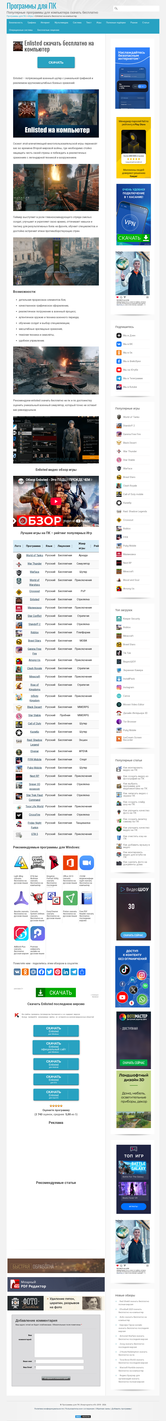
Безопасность (16, 22)
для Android (53, 1064)
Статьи (145, 22)
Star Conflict (35, 615)
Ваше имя (27, 1361)
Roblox (35, 632)
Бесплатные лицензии (48, 30)
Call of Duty (34, 723)
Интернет (45, 22)
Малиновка (35, 607)
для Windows (53, 1030)
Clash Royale (34, 668)
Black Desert (34, 707)
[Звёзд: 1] (51, 1105)
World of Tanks (34, 555)
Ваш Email (27, 1367)
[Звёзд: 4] (58, 1105)
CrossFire (34, 814)
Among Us (34, 660)
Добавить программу (121, 1409)
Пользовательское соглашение (79, 1409)
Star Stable (34, 715)
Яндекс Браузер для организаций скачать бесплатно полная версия (131, 1378)
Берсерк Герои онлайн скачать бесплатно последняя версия (134, 1328)
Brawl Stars (34, 640)
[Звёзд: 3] (56, 1105)
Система (77, 22)
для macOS (53, 1094)
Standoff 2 (35, 624)
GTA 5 (34, 834)
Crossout (34, 591)
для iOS (53, 1079)
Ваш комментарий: (25, 1337)
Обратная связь (103, 1409)
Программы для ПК (31, 5)
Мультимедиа (61, 22)
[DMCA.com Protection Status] (83, 1417)
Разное (133, 22)
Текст (89, 22)
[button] (23, 546)
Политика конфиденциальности (49, 1409)
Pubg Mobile (34, 767)
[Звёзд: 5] (61, 1105)
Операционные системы (21, 30)
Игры (98, 22)
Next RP (34, 776)
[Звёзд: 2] (53, 1105)
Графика (32, 22)
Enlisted (34, 599)
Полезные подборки (116, 22)
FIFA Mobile (35, 759)
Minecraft (34, 676)
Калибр (34, 731)
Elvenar (34, 751)
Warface (34, 571)
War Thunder (35, 563)
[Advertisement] (56, 1151)
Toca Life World (34, 806)
